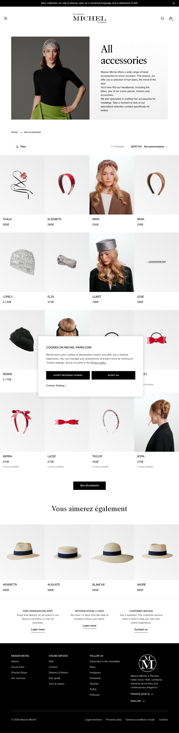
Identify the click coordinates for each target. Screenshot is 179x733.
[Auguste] (67, 552)
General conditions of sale (140, 720)
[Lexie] (156, 262)
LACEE (52, 456)
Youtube (94, 684)
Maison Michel (28, 720)
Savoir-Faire (17, 667)
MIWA (95, 219)
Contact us (141, 629)
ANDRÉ (141, 585)
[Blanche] (112, 552)
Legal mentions (93, 720)
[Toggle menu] (5, 18)
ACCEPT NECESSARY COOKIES (67, 375)
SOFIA (140, 456)
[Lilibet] (112, 262)
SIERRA (7, 456)
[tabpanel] (89, 558)
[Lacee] (67, 422)
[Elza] (67, 262)
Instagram (95, 673)
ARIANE (7, 374)
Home (14, 132)
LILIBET (96, 297)
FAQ (51, 662)
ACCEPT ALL (113, 375)
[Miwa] (112, 185)
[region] (90, 366)
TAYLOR (97, 456)
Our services (18, 678)
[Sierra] (22, 422)
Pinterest (94, 695)
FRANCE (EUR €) (140, 694)
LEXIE (140, 297)
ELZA (51, 297)
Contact (53, 667)
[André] (156, 552)
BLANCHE (98, 585)
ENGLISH (136, 701)
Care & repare (57, 684)
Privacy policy (98, 363)
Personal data (113, 720)
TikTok (93, 689)
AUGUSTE (54, 585)
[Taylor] (112, 422)
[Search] (162, 18)
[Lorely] (22, 262)
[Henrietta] (22, 552)
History (15, 662)
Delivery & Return (58, 673)
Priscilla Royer (19, 673)
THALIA (7, 219)
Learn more (38, 629)
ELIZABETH (54, 219)
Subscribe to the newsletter (105, 662)
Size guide (54, 678)
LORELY (7, 297)
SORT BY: (136, 147)
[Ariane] (22, 339)
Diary (92, 667)
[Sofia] (156, 422)
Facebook (95, 678)
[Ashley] (156, 339)
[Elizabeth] (67, 185)
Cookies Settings (55, 386)
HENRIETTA (10, 585)
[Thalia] (22, 185)
